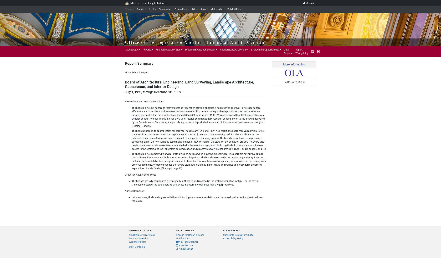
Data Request (288, 51)
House (128, 9)
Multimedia (217, 9)
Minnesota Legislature (148, 3)
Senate (140, 9)
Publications (234, 9)
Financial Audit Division (168, 49)
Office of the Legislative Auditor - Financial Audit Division (194, 42)
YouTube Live (185, 245)
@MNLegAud (185, 249)
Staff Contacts (137, 246)
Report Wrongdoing (302, 51)
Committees (181, 9)
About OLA (132, 49)
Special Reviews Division (233, 49)
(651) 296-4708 (137, 235)
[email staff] (313, 51)
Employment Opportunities (264, 49)
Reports (147, 49)
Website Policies (137, 241)
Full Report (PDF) (293, 82)
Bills (194, 9)
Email (152, 235)
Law (203, 9)
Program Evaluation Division (200, 49)
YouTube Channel (188, 241)
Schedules (164, 9)
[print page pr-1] (318, 51)
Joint (151, 9)
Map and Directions (139, 238)
